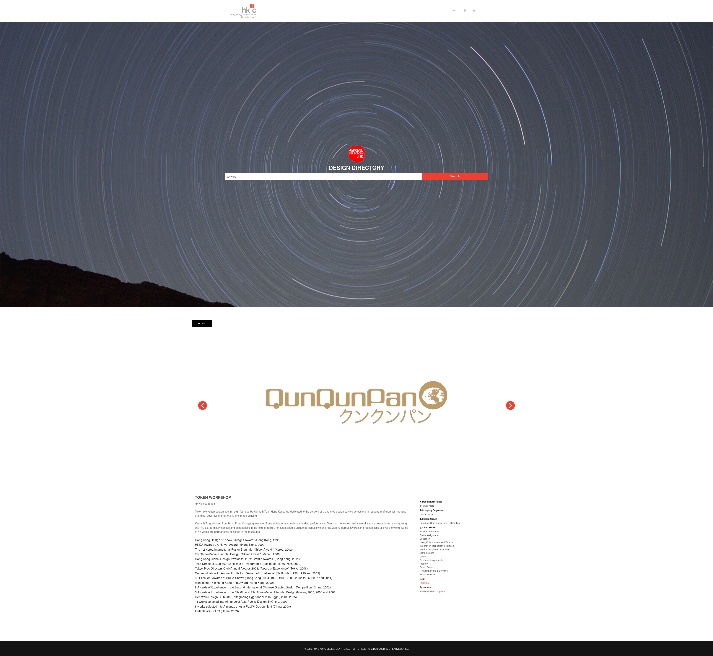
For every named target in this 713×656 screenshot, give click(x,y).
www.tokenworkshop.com (432, 591)
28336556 (425, 582)
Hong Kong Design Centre (243, 11)
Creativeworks (398, 648)
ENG (454, 10)
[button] (202, 405)
